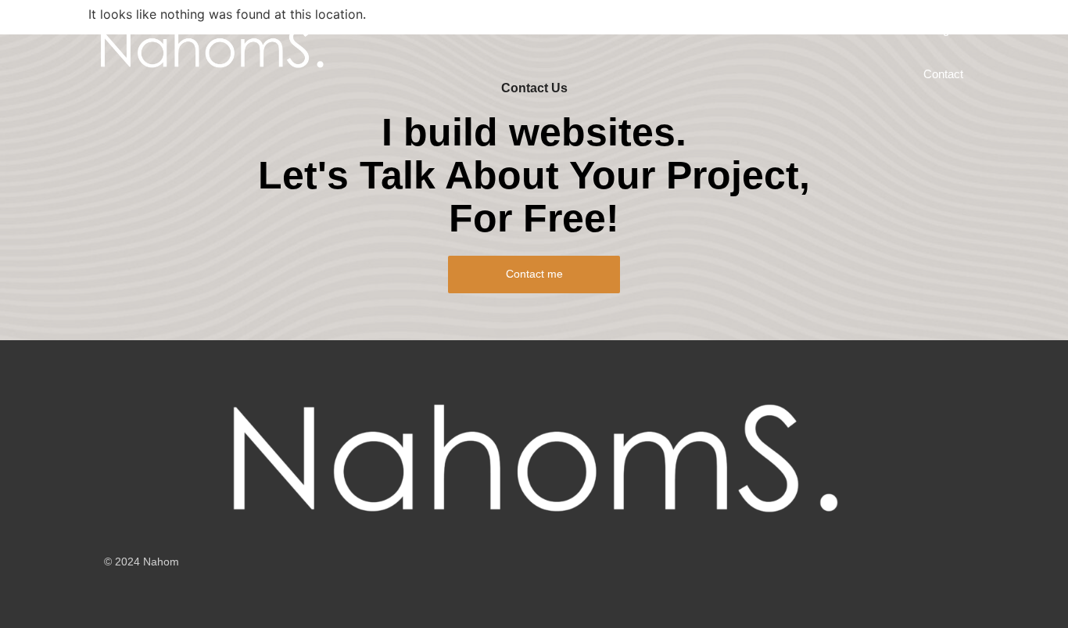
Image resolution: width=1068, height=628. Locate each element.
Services (434, 29)
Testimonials (862, 29)
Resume (715, 29)
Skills (783, 29)
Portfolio (511, 29)
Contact (943, 74)
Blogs (940, 29)
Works (581, 29)
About (646, 29)
